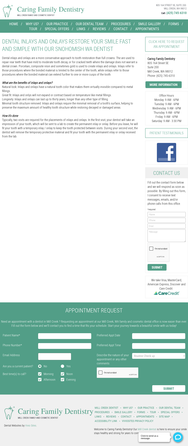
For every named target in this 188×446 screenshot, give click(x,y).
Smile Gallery (149, 23)
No (45, 366)
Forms (173, 23)
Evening (71, 379)
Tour (33, 28)
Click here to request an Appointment (167, 44)
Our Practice (57, 23)
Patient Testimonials (166, 133)
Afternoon (49, 379)
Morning (49, 374)
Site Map (164, 416)
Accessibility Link (106, 421)
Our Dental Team (89, 23)
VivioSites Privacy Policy (137, 421)
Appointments (147, 28)
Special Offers (57, 28)
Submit (157, 267)
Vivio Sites (30, 425)
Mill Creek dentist (147, 429)
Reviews (99, 28)
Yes (68, 366)
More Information (164, 84)
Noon (69, 374)
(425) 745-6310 (176, 13)
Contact (120, 28)
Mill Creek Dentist (106, 408)
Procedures (121, 23)
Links (81, 28)
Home (13, 23)
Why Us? (32, 23)
